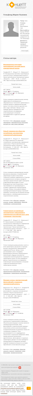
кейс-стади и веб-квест (17, 124)
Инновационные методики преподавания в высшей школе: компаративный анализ (14, 66)
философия (6, 352)
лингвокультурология (16, 352)
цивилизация (17, 202)
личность (11, 351)
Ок (28, 388)
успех (23, 351)
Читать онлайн (16, 87)
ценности (6, 351)
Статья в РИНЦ (16, 158)
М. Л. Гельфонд (14, 91)
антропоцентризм (16, 203)
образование (16, 121)
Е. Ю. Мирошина (19, 93)
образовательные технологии (19, 122)
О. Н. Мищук (8, 93)
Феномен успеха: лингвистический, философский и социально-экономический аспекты (15, 282)
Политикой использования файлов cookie (12, 388)
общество (16, 200)
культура (5, 202)
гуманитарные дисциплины (18, 273)
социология (18, 351)
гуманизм (22, 200)
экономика (16, 349)
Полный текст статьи (16, 84)
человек (11, 202)
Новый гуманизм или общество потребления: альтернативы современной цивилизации (14, 133)
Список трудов (24, 50)
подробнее (4, 393)
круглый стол (7, 124)
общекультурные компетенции (11, 271)
